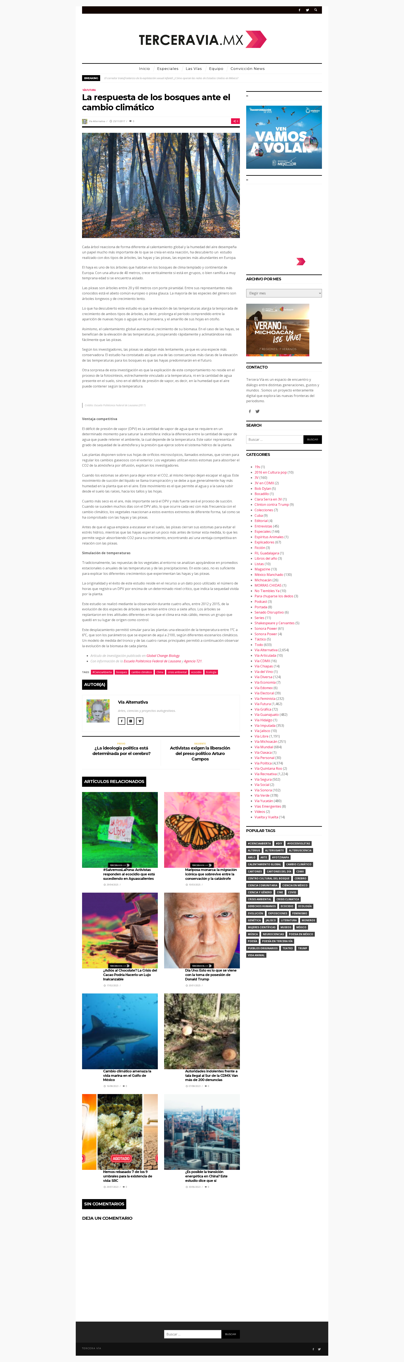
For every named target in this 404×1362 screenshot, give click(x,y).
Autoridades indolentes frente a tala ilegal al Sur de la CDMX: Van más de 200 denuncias (211, 1075)
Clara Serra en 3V (268, 499)
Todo (259, 644)
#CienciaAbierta (102, 672)
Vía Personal (264, 757)
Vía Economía (265, 682)
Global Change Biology (162, 655)
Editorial (261, 520)
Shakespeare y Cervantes (275, 623)
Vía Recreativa (266, 774)
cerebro (300, 878)
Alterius (254, 850)
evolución (255, 913)
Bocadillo (262, 493)
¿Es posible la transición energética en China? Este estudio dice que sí (206, 1176)
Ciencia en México (295, 885)
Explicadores (264, 542)
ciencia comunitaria (262, 885)
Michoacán (263, 580)
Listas (259, 564)
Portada (261, 607)
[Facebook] (299, 10)
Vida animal (256, 955)
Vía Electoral (264, 693)
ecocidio (196, 672)
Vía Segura (263, 779)
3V (257, 477)
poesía (252, 941)
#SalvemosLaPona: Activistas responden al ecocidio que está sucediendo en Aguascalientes (129, 874)
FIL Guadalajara (267, 553)
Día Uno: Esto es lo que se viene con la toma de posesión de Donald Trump (211, 974)
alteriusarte (274, 850)
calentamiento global (264, 864)
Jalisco (271, 920)
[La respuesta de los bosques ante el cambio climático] (161, 185)
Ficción (260, 547)
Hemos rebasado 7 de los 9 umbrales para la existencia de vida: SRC (127, 1176)
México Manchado (269, 574)
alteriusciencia (300, 850)
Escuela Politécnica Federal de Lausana (152, 661)
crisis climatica (287, 899)
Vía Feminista (265, 698)
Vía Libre (261, 736)
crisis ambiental (177, 672)
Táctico (260, 639)
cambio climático (142, 672)
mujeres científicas (261, 927)
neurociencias (273, 934)
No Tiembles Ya (267, 590)
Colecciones (264, 510)
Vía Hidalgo (263, 720)
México (301, 927)
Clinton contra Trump (272, 504)
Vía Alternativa (97, 121)
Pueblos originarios (263, 948)
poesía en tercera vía (277, 941)
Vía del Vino (264, 671)
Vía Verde (262, 795)
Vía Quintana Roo (268, 768)
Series (259, 617)
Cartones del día (279, 871)
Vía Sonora (263, 790)
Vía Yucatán (264, 801)
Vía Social (262, 784)
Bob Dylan (263, 488)
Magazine (262, 569)
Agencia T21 (193, 661)
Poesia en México (301, 934)
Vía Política (263, 763)
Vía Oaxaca (263, 752)
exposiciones (277, 913)
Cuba (259, 515)
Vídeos (260, 811)
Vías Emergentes (268, 806)
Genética (254, 920)
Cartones (255, 871)
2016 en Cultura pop (271, 472)
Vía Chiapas (264, 666)
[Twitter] (307, 10)
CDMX (300, 871)
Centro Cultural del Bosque (269, 878)
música (253, 934)
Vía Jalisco (262, 730)
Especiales (263, 531)
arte (263, 857)
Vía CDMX (262, 661)
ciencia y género (260, 892)
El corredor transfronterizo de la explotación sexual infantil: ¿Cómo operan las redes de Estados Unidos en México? (171, 78)
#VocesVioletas (298, 843)
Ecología (211, 672)
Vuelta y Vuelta (266, 817)
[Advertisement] (284, 218)
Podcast (261, 601)
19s (257, 467)
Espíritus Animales (269, 537)
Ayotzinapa (280, 857)
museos (285, 927)
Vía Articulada (265, 655)
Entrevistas (263, 526)
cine (280, 892)
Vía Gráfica (263, 709)
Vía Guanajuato (267, 714)
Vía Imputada (265, 725)
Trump (302, 948)
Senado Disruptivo (269, 612)
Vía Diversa (263, 677)
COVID (292, 892)
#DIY (279, 843)
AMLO (251, 857)
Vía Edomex (264, 688)
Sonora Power (266, 628)
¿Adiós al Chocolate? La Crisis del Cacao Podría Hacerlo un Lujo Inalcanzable (130, 974)
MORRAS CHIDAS (268, 585)
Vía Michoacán (266, 741)
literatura (289, 920)
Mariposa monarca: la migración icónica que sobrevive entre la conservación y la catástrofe (211, 874)
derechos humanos (262, 906)
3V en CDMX (264, 483)
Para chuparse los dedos (274, 596)
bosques (121, 672)
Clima (160, 672)
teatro (288, 948)
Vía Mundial (264, 747)
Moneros (308, 920)
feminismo (299, 913)
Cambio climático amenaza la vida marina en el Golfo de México (127, 1075)
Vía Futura (89, 90)
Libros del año (266, 558)
